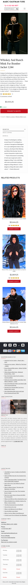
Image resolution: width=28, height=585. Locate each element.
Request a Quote (14, 111)
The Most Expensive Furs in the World (13, 504)
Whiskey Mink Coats (20, 116)
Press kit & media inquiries (8, 537)
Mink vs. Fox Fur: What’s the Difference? (14, 513)
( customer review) (6, 96)
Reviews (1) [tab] (5, 135)
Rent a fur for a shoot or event (9, 542)
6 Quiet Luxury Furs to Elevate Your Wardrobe (15, 515)
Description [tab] (6, 129)
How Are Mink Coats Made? (11, 511)
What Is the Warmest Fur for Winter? (13, 509)
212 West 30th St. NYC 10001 (9, 524)
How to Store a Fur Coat (10, 507)
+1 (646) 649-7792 (18, 441)
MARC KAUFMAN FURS (14, 1)
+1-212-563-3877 (12, 5)
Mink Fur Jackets (10, 116)
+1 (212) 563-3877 (6, 528)
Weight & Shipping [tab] (7, 132)
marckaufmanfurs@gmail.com (9, 533)
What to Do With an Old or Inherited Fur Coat (15, 499)
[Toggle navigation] (24, 8)
